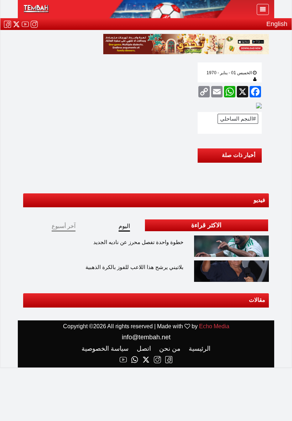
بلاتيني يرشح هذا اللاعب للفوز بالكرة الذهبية (134, 267)
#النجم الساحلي (238, 119)
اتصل (143, 348)
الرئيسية (198, 348)
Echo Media (214, 326)
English (276, 23)
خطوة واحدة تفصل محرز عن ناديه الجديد (138, 242)
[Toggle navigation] (263, 9)
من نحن (169, 348)
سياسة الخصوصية (105, 348)
